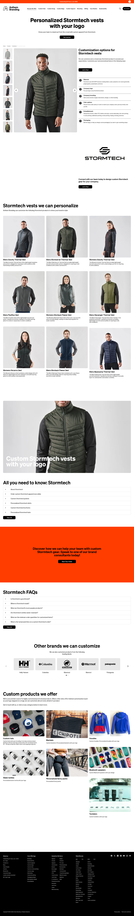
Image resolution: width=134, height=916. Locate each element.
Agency (53, 858)
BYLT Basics (91, 872)
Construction (55, 875)
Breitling (90, 863)
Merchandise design (32, 879)
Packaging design (31, 877)
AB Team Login (6, 877)
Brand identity (30, 860)
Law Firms (54, 885)
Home (4, 46)
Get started (67, 37)
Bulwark (89, 868)
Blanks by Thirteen (80, 894)
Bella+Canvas (79, 882)
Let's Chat (85, 70)
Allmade (78, 861)
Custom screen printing (32, 869)
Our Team (5, 860)
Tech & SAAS (63, 871)
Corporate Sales (7, 873)
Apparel (53, 862)
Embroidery (30, 873)
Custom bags (30, 864)
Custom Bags (60, 8)
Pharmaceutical (63, 864)
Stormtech (14, 46)
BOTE (89, 861)
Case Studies (93, 8)
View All (9, 517)
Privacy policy (117, 911)
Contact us (5, 862)
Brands (8, 46)
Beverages (54, 869)
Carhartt (90, 880)
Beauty (53, 867)
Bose (77, 902)
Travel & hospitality (64, 873)
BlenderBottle (79, 896)
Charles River (91, 882)
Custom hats (30, 867)
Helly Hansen (23, 672)
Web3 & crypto (63, 875)
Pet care (62, 862)
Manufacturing (55, 889)
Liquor (53, 887)
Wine (61, 879)
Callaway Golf (91, 874)
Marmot (88, 672)
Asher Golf (78, 872)
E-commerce (55, 879)
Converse (90, 886)
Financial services (56, 881)
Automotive (54, 864)
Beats (77, 880)
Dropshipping (30, 881)
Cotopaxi (90, 890)
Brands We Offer (31, 8)
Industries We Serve (57, 856)
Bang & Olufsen (79, 876)
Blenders (78, 898)
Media (61, 858)
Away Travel (79, 874)
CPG (53, 873)
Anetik (77, 863)
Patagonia (110, 672)
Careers (5, 869)
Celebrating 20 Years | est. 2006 (69, 1)
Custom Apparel (70, 8)
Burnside (90, 870)
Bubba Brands (91, 866)
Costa (89, 888)
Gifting (86, 8)
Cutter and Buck (91, 900)
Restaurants (62, 867)
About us (5, 856)
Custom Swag (51, 8)
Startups (62, 869)
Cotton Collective (92, 892)
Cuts (89, 898)
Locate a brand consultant (9, 875)
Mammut (67, 672)
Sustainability (103, 8)
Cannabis (54, 871)
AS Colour (78, 870)
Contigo (90, 884)
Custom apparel (31, 862)
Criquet (89, 896)
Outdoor (62, 860)
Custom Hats (42, 8)
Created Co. (90, 894)
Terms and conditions (126, 911)
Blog (4, 864)
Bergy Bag (78, 890)
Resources (5, 871)
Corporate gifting (31, 875)
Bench (77, 886)
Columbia (45, 672)
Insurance (54, 883)
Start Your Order (67, 561)
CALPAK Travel (91, 876)
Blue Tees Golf (79, 900)
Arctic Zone (78, 868)
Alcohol (53, 860)
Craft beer (54, 877)
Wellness (62, 877)
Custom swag (30, 871)
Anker (77, 866)
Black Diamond (79, 892)
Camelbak (90, 878)
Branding (79, 8)
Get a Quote (127, 8)
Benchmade (78, 888)
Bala (77, 878)
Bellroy (77, 884)
